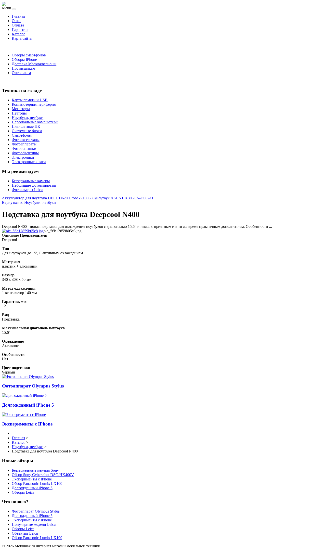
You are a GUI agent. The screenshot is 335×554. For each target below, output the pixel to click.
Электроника (23, 157)
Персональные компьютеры (35, 122)
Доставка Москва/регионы (34, 64)
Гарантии (20, 29)
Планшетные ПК (26, 126)
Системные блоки (27, 131)
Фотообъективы (25, 153)
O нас (16, 21)
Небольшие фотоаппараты (34, 185)
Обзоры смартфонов (29, 55)
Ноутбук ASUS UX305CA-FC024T (125, 198)
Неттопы (19, 113)
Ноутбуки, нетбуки (27, 118)
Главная (18, 16)
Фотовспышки (24, 148)
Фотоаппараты (24, 144)
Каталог (18, 34)
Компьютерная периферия (34, 104)
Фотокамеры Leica (27, 190)
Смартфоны (22, 135)
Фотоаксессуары (25, 140)
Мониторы (21, 109)
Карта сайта (22, 38)
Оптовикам (21, 73)
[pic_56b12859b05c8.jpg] (23, 231)
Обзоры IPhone (24, 59)
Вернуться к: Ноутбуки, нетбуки (29, 202)
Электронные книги (29, 162)
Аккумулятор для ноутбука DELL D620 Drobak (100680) (49, 198)
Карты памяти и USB (30, 100)
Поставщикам (23, 68)
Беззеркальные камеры (31, 181)
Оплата (18, 25)
